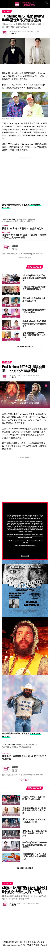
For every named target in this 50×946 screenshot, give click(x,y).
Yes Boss (25, 780)
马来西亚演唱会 (25, 747)
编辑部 (14, 33)
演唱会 (15, 747)
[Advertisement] (25, 178)
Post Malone (32, 745)
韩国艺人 (30, 221)
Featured (21, 745)
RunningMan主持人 (10, 221)
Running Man (29, 219)
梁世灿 (23, 221)
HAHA (19, 219)
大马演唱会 (7, 747)
